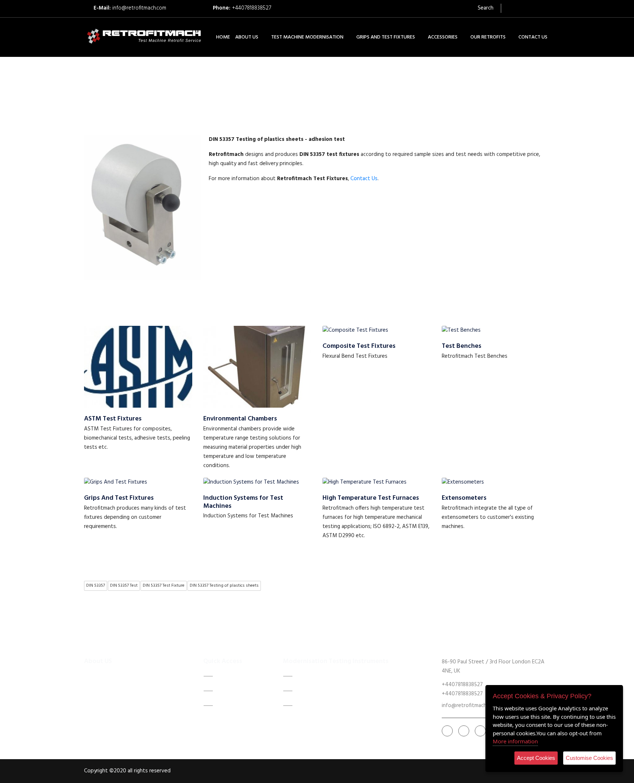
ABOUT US (246, 37)
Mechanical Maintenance (331, 691)
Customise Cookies (589, 758)
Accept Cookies (536, 758)
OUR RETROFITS (488, 37)
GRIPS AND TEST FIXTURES (385, 37)
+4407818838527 (251, 8)
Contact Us (364, 178)
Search (484, 8)
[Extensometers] (463, 482)
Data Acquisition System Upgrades (345, 676)
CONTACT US (532, 37)
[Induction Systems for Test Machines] (251, 482)
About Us (228, 691)
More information (515, 741)
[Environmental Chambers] (257, 366)
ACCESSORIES (443, 37)
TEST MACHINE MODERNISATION (307, 37)
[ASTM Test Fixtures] (138, 366)
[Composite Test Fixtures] (355, 330)
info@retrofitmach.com (139, 8)
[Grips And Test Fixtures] (115, 482)
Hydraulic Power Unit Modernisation (348, 705)
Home (224, 676)
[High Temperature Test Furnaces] (365, 482)
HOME (223, 37)
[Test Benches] (461, 330)
